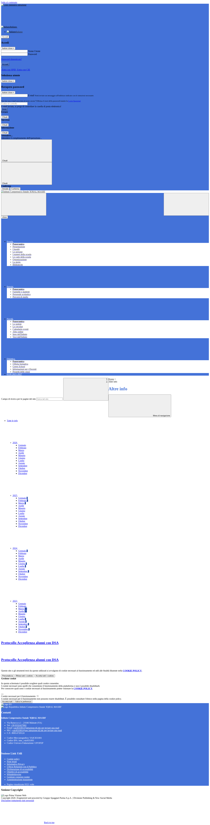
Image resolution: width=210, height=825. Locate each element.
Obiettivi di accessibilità (17, 772)
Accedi (5, 37)
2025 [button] (15, 495)
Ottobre (21, 468)
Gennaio (22, 445)
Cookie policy (13, 759)
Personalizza (7, 676)
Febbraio (22, 448)
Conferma (15, 189)
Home (111, 379)
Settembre (22, 466)
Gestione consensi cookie (18, 777)
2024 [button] (15, 548)
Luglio (21, 460)
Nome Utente (34, 51)
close (4, 217)
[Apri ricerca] (186, 204)
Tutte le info (12, 420)
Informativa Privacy (16, 764)
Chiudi (4, 117)
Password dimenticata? (11, 59)
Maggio (21, 455)
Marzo (21, 450)
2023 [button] (15, 601)
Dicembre (22, 473)
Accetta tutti (45, 676)
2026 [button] (15, 442)
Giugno (21, 458)
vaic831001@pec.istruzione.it (37, 730)
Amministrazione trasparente (20, 779)
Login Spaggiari (74, 101)
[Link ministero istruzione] (13, 5)
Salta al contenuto (9, 2)
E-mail (31, 95)
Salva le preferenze (23, 702)
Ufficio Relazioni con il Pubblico (22, 766)
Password (32, 54)
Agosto (21, 463)
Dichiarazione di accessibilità (20, 769)
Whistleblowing (14, 774)
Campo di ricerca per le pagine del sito (18, 399)
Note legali (12, 761)
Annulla (5, 189)
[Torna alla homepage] (105, 191)
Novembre (23, 471)
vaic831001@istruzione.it (36, 728)
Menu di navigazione (161, 416)
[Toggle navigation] (23, 204)
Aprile (21, 453)
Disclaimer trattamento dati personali (17, 800)
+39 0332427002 (18, 725)
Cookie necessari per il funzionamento (18, 696)
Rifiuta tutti (24, 676)
